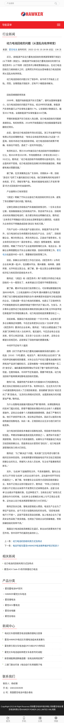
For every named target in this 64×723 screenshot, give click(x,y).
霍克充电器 (10, 610)
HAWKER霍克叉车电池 (15, 594)
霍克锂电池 (10, 599)
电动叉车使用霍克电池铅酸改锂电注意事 (23, 633)
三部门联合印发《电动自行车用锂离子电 (23, 664)
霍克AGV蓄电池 (12, 605)
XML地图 (52, 710)
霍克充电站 (10, 616)
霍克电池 (13, 49)
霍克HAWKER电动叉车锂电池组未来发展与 (25, 639)
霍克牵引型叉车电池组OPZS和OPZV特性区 (25, 646)
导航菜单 (7, 25)
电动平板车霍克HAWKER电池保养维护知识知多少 (36, 545)
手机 (24, 721)
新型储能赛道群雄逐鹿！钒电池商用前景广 (24, 658)
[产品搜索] (55, 2)
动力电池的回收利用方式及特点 (27, 541)
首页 (8, 721)
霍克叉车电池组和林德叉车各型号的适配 (23, 652)
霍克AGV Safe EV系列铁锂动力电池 (21, 569)
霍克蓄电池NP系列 (13, 588)
